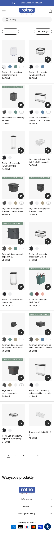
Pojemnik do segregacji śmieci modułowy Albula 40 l (12, 211)
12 (38, 455)
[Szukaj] (7, 20)
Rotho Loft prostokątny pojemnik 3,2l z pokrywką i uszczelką (40, 393)
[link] (49, 11)
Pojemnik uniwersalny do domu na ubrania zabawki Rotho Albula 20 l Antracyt (40, 347)
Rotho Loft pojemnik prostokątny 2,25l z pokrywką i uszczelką (38, 257)
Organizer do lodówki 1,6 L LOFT (40, 434)
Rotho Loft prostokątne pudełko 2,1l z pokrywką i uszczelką (40, 120)
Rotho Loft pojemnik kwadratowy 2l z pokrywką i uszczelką (11, 166)
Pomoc (26, 506)
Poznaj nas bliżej (26, 513)
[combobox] (27, 19)
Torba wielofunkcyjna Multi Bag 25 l (38, 300)
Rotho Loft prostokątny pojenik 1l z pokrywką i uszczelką (12, 438)
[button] (7, 11)
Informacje (26, 499)
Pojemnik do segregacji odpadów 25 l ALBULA (12, 257)
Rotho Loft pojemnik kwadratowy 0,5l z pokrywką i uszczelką (38, 75)
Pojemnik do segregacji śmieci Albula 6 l (39, 209)
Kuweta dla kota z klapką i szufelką (13, 119)
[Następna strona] (46, 456)
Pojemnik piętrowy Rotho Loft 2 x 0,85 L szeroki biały (40, 162)
